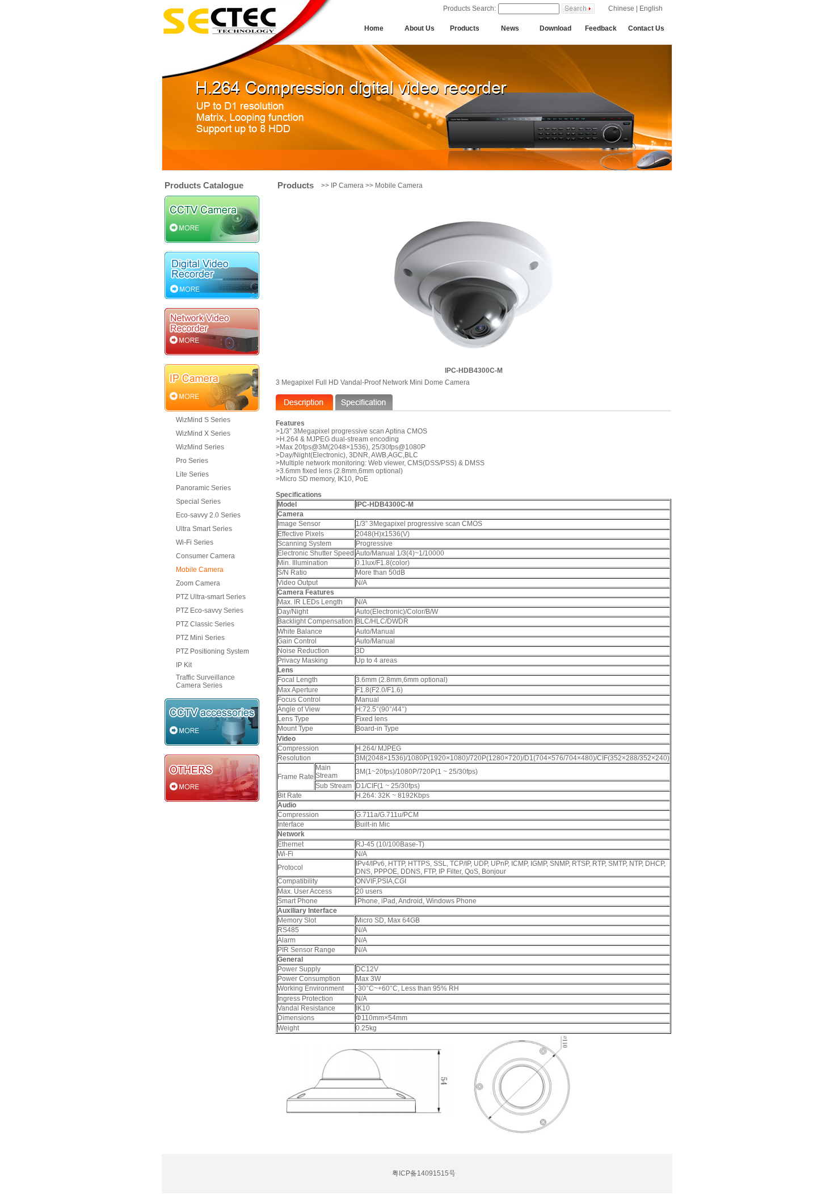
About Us (420, 28)
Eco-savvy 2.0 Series (208, 515)
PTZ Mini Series (200, 638)
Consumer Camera (205, 556)
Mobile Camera (200, 570)
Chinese (621, 8)
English (651, 8)
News (510, 28)
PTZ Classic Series (205, 624)
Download (555, 28)
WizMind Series (200, 447)
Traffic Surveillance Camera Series (205, 681)
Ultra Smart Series (204, 529)
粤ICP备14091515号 (424, 1173)
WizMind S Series (203, 420)
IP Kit (184, 665)
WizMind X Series (203, 433)
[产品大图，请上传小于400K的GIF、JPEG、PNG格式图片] (436, 1086)
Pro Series (192, 461)
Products (464, 28)
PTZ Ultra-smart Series (211, 597)
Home (374, 28)
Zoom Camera (198, 583)
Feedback (601, 28)
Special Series (198, 502)
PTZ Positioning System (212, 651)
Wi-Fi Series (194, 542)
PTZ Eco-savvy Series (209, 610)
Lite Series (192, 474)
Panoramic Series (203, 488)
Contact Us (646, 28)
